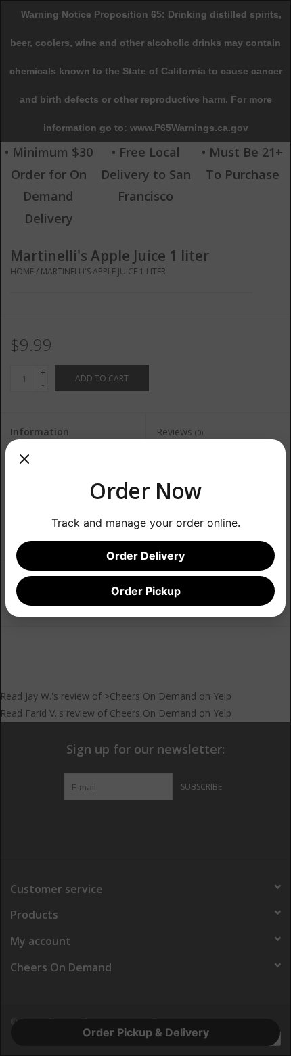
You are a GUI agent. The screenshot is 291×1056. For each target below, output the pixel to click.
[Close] (24, 463)
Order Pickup (146, 591)
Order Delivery (145, 555)
